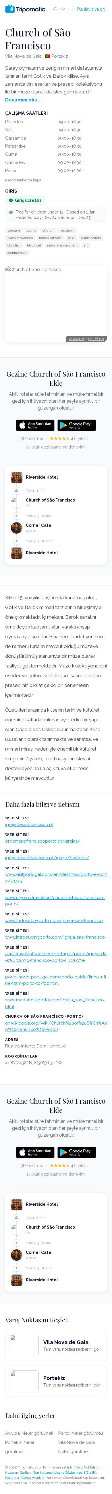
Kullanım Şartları (18, 1472)
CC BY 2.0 (96, 339)
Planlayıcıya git (91, 9)
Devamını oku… (22, 100)
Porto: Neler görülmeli (80, 1433)
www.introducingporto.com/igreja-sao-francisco (55, 937)
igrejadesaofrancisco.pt (29, 824)
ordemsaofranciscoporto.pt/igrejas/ (42, 841)
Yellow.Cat (76, 339)
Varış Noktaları (87, 1467)
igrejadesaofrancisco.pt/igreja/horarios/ (47, 857)
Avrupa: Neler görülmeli (29, 1433)
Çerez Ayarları (33, 1478)
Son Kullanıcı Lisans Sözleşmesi (58, 1472)
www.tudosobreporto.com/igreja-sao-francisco (54, 920)
